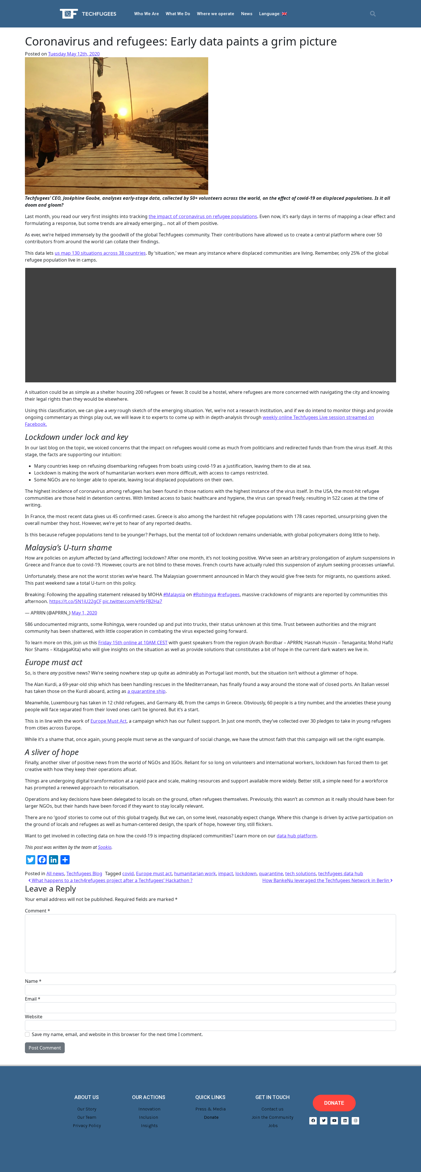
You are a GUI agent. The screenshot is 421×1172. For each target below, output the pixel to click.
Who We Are (146, 13)
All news (55, 873)
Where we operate (215, 13)
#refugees (228, 594)
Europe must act (154, 873)
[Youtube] (334, 1120)
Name (33, 981)
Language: (270, 13)
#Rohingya (204, 594)
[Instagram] (355, 1120)
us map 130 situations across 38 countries (100, 253)
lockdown (246, 873)
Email (32, 999)
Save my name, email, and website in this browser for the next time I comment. (117, 1034)
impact (225, 873)
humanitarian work (195, 873)
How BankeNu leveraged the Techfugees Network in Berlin (326, 880)
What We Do (178, 13)
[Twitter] (323, 1120)
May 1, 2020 (84, 613)
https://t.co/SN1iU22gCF (75, 601)
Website (33, 1016)
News (246, 13)
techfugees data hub (340, 873)
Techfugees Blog (84, 873)
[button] (373, 13)
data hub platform (296, 836)
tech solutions (300, 873)
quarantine (271, 873)
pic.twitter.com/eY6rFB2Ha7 (132, 601)
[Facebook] (313, 1120)
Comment (37, 911)
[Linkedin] (345, 1120)
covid (128, 873)
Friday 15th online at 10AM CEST (133, 642)
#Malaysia (174, 594)
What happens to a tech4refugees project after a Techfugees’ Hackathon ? (111, 880)
